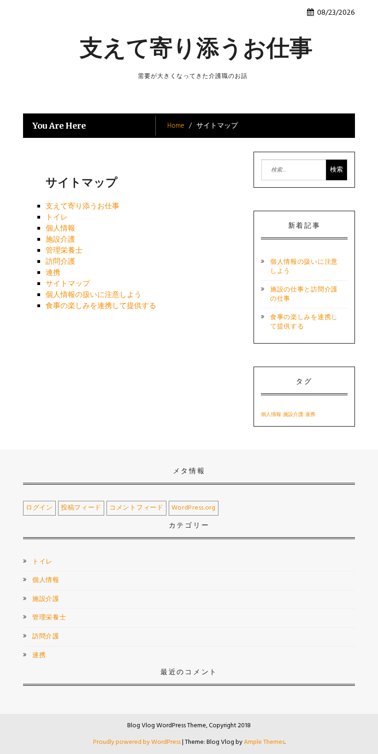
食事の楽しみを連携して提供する (101, 306)
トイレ (57, 218)
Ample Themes (264, 742)
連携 (53, 273)
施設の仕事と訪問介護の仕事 (304, 294)
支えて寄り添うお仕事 (196, 47)
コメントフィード (136, 508)
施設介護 (60, 240)
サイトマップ (68, 284)
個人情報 (60, 229)
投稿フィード (81, 508)
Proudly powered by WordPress (137, 742)
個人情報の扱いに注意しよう (94, 295)
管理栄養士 (64, 251)
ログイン (39, 508)
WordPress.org (193, 508)
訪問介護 (60, 262)
